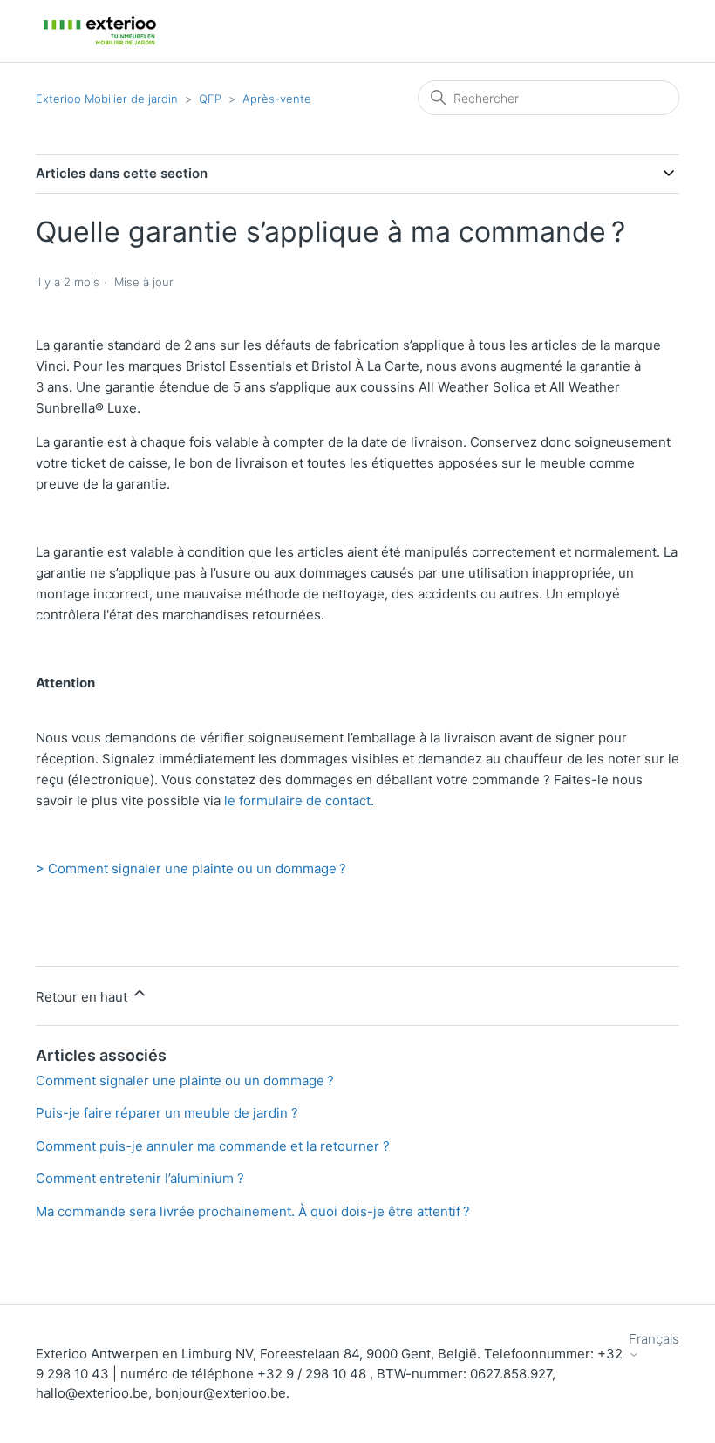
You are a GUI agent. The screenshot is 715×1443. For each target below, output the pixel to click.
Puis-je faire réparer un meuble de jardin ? (167, 1112)
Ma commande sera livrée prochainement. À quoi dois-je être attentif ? (253, 1211)
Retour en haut (83, 996)
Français (654, 1339)
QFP (210, 99)
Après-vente (276, 99)
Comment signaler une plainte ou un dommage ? (185, 1080)
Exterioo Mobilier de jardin (107, 99)
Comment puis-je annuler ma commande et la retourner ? (213, 1146)
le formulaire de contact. (299, 800)
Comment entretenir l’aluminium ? (140, 1178)
